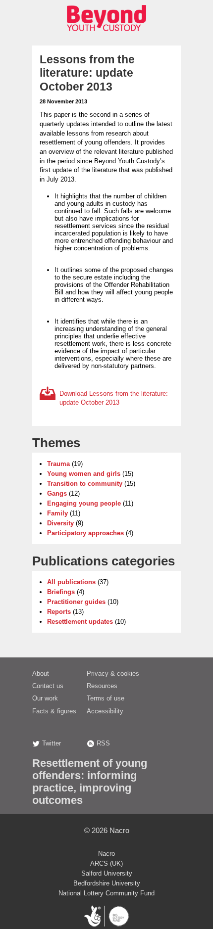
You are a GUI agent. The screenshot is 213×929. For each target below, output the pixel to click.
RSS (103, 743)
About (40, 673)
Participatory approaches (85, 533)
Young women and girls (83, 473)
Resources (102, 686)
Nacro (119, 830)
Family (57, 513)
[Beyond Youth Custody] (106, 34)
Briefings (61, 592)
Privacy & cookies (113, 673)
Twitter (51, 743)
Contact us (47, 686)
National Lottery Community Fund (106, 893)
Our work (45, 698)
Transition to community (84, 483)
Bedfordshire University (106, 883)
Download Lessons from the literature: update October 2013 (113, 398)
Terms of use (105, 698)
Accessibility (105, 711)
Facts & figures (54, 711)
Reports (59, 611)
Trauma (58, 463)
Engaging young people (84, 503)
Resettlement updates (80, 621)
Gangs (57, 493)
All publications (71, 582)
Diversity (60, 523)
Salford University (106, 873)
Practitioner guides (76, 601)
